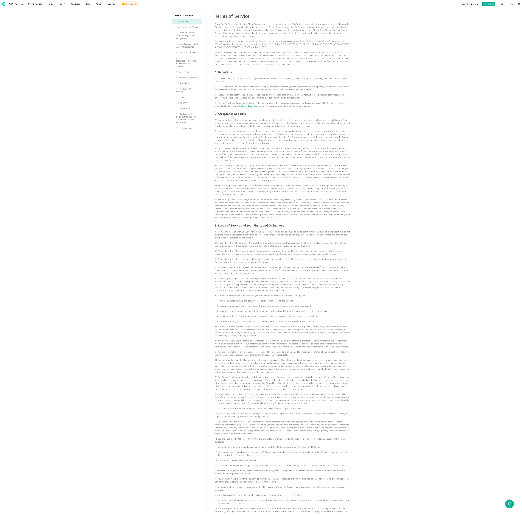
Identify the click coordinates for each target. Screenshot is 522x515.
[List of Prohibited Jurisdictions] (246, 106)
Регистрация (489, 4)
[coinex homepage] (10, 4)
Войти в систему (470, 4)
